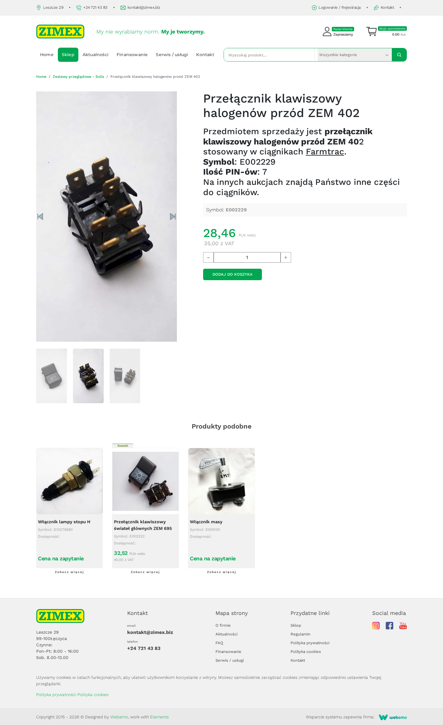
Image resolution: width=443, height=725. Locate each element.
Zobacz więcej (69, 572)
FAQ (219, 643)
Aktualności (95, 54)
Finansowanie (132, 54)
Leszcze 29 (53, 7)
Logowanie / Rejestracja (340, 7)
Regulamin (300, 634)
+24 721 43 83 (95, 7)
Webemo (119, 716)
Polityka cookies (306, 651)
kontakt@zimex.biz (143, 7)
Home (47, 54)
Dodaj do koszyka (232, 274)
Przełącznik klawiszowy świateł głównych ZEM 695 (143, 525)
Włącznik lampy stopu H (64, 521)
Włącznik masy (206, 521)
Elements (159, 716)
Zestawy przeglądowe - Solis (78, 76)
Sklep (68, 54)
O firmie (223, 625)
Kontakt (387, 7)
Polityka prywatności (310, 643)
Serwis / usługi (172, 54)
